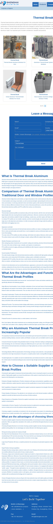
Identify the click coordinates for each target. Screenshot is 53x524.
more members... (17, 509)
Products (43, 4)
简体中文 (31, 496)
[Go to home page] (9, 3)
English (37, 496)
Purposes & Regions (7, 8)
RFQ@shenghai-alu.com (39, 516)
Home (35, 4)
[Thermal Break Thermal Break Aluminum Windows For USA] (14, 35)
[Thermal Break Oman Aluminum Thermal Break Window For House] (14, 69)
